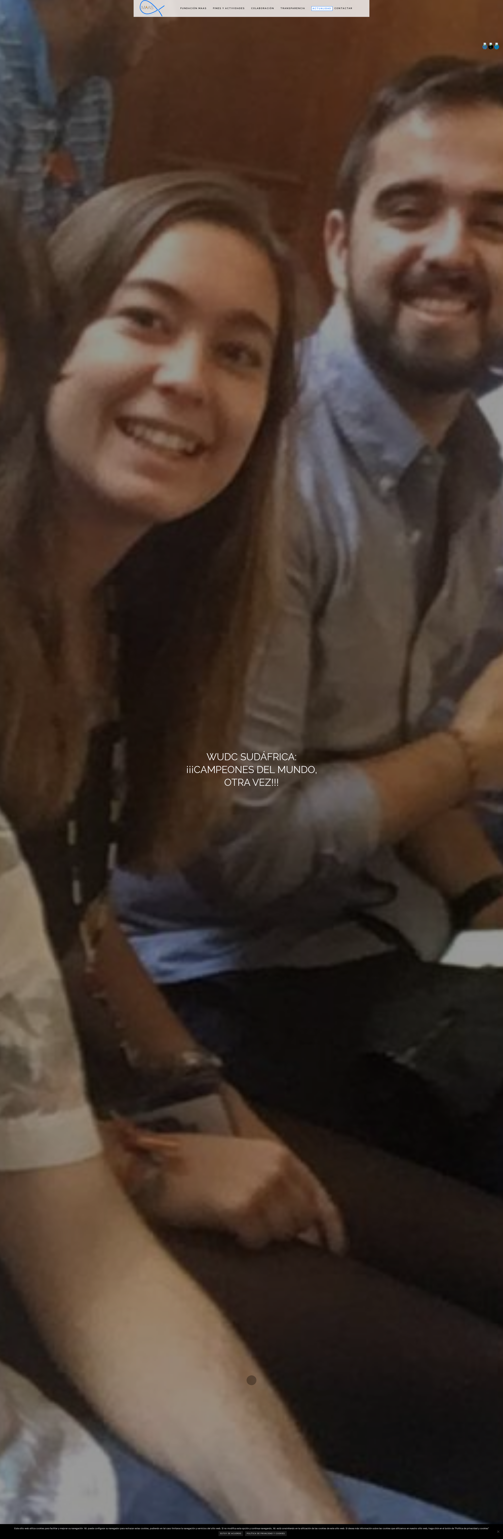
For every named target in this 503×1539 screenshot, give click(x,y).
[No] (498, 1531)
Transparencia (292, 8)
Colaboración (262, 8)
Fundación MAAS (193, 8)
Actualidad (322, 8)
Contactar (343, 8)
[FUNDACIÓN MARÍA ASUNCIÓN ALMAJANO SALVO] (152, 8)
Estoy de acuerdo (230, 1533)
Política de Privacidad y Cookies (266, 1533)
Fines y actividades (229, 8)
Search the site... (361, 8)
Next (251, 1380)
